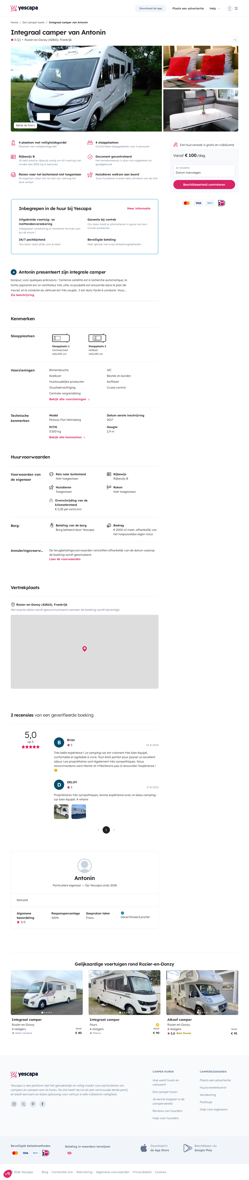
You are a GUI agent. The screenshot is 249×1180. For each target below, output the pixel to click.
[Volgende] (78, 992)
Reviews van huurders (167, 1111)
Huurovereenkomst (213, 1087)
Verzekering (208, 1095)
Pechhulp (206, 1102)
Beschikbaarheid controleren (204, 184)
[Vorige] (15, 992)
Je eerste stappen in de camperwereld (168, 1101)
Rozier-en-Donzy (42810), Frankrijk (48, 40)
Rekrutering (84, 1172)
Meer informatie (138, 208)
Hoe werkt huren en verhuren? (166, 1082)
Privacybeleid (142, 1172)
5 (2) (17, 40)
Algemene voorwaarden (112, 1172)
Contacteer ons (62, 1172)
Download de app (150, 8)
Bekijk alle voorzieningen (68, 399)
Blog (45, 1172)
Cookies (160, 1172)
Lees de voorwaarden (65, 559)
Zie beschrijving (22, 295)
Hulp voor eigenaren (214, 1109)
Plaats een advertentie (215, 1080)
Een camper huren (165, 1092)
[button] (7, 1173)
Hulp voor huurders (166, 1118)
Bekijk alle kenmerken (66, 437)
